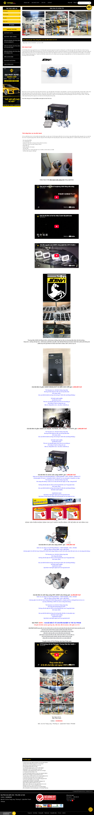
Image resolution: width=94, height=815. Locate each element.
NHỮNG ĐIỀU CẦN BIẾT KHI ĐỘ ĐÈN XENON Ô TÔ (34, 781)
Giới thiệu (35, 812)
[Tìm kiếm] (90, 3)
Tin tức (43, 2)
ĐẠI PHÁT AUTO (35, 2)
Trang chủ (26, 2)
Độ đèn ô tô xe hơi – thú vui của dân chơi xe (32, 785)
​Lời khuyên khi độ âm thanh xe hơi (30, 771)
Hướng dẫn (40, 812)
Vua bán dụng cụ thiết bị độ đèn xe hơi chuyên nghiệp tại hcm (35, 775)
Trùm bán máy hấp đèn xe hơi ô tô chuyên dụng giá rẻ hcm (35, 778)
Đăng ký (75, 2)
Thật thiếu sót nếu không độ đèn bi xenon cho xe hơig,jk (34, 770)
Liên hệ (50, 2)
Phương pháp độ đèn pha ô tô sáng (30, 766)
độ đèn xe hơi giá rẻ (40, 98)
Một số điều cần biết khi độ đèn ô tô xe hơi (31, 782)
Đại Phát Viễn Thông (10, 36)
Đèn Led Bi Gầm (8, 56)
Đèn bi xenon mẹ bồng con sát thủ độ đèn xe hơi (33, 774)
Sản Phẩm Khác (8, 64)
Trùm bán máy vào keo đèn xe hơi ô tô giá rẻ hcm (33, 777)
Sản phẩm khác (53, 812)
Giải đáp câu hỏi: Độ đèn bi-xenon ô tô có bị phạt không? (34, 786)
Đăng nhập (70, 2)
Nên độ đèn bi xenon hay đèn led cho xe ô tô (32, 765)
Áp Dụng (11, 24)
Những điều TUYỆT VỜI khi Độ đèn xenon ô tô (32, 769)
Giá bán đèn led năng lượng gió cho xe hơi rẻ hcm (33, 763)
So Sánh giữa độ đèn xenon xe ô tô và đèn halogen (33, 767)
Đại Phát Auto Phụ (9, 60)
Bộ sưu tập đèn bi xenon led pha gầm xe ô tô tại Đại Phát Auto (35, 787)
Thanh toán (46, 812)
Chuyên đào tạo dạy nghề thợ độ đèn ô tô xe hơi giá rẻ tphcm (35, 762)
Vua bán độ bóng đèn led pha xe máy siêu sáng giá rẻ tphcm (35, 773)
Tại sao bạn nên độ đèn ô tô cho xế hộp (31, 779)
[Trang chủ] (12, 3)
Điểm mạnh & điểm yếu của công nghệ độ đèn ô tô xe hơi (34, 784)
